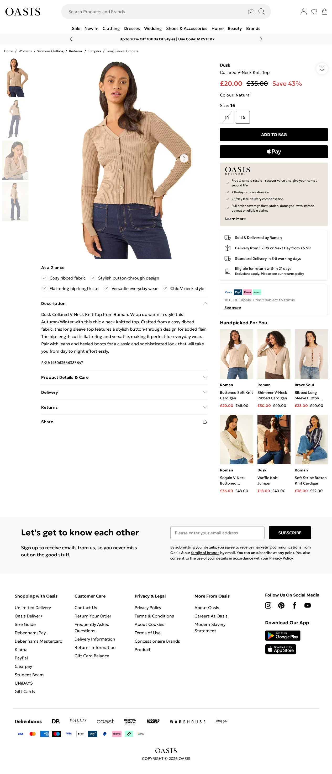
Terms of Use (148, 632)
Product (143, 649)
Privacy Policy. (281, 558)
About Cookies (149, 624)
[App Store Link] (283, 642)
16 (243, 117)
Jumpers (94, 51)
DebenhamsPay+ (31, 632)
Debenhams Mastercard (38, 641)
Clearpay (23, 666)
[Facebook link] (294, 605)
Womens (25, 51)
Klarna (21, 649)
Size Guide (25, 624)
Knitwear (75, 51)
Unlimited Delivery (33, 607)
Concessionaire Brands (157, 641)
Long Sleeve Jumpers (122, 51)
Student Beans (29, 674)
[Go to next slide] (184, 158)
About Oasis (206, 607)
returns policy (293, 274)
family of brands (205, 552)
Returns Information (95, 647)
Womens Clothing (50, 51)
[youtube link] (307, 605)
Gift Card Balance (92, 655)
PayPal (21, 657)
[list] (124, 158)
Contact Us (86, 607)
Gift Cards (25, 691)
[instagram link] (268, 605)
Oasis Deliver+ (29, 616)
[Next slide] (261, 39)
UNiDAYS (24, 683)
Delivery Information (95, 639)
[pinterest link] (281, 605)
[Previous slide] (71, 39)
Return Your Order (93, 616)
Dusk (225, 65)
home (8, 51)
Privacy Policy (148, 607)
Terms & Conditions (154, 616)
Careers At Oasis (211, 616)
